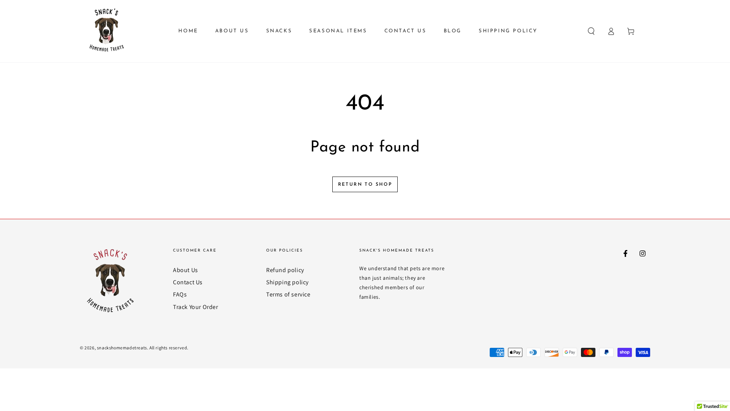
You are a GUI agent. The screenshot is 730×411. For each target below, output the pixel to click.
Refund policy (285, 270)
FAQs (180, 294)
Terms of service (288, 294)
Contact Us (188, 282)
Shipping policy (287, 282)
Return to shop (365, 184)
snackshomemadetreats (122, 347)
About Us (185, 270)
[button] (591, 31)
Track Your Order (195, 307)
